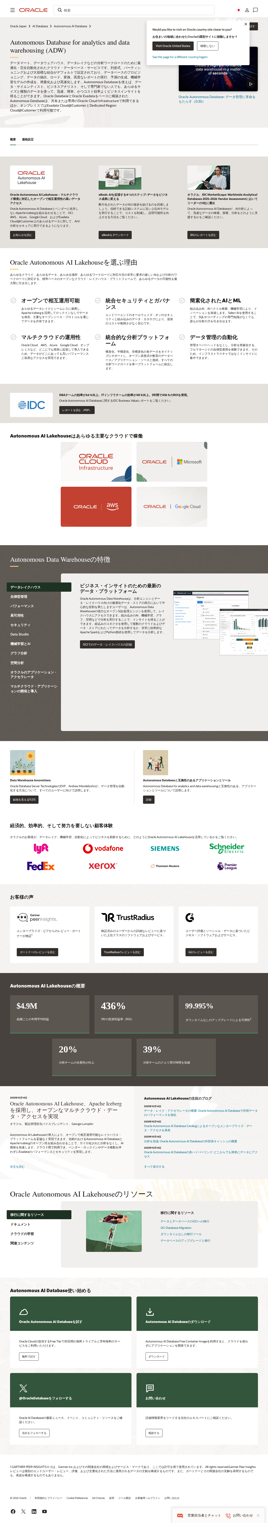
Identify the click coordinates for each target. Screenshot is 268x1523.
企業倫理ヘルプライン (147, 1498)
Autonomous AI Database (70, 26)
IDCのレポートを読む (203, 235)
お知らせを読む (22, 235)
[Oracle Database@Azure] (172, 462)
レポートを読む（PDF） (77, 410)
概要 (13, 139)
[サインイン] (247, 10)
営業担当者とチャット (204, 1515)
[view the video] (218, 69)
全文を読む (17, 1166)
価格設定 (28, 139)
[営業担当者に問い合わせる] (255, 10)
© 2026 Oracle (18, 1498)
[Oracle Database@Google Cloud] (172, 507)
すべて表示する (154, 1166)
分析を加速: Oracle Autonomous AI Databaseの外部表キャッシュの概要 (190, 1141)
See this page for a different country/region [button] (179, 57)
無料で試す (29, 1356)
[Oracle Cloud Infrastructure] (96, 462)
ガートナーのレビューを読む (37, 952)
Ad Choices (98, 1498)
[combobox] (134, 10)
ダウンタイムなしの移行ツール (181, 1234)
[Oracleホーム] (33, 10)
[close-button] (258, 1515)
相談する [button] (153, 1433)
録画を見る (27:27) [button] (24, 799)
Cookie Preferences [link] (77, 1498)
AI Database (40, 26)
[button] (12, 10)
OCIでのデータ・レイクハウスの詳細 (107, 644)
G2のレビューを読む (201, 952)
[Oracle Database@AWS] (96, 507)
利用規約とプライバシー (48, 1498)
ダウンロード (156, 1356)
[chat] (180, 1515)
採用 (111, 1498)
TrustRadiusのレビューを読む (122, 952)
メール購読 (124, 1498)
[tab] (39, 587)
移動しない (207, 46)
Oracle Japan (18, 26)
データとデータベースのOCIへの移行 (185, 1221)
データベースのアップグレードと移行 (185, 1240)
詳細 (148, 799)
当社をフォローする (34, 1433)
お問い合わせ (171, 1498)
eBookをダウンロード (115, 235)
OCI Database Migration (176, 1228)
